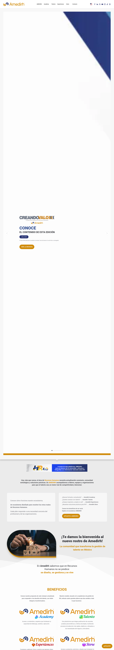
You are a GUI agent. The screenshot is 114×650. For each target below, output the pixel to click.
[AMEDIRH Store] (77, 641)
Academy (46, 4)
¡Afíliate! (107, 646)
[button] (7, 233)
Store (67, 4)
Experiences (60, 4)
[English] (91, 4)
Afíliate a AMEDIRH (71, 516)
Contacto (74, 4)
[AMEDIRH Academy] (36, 613)
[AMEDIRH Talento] (77, 613)
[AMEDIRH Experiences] (36, 641)
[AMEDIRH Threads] (110, 4)
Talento (53, 4)
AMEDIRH (39, 4)
